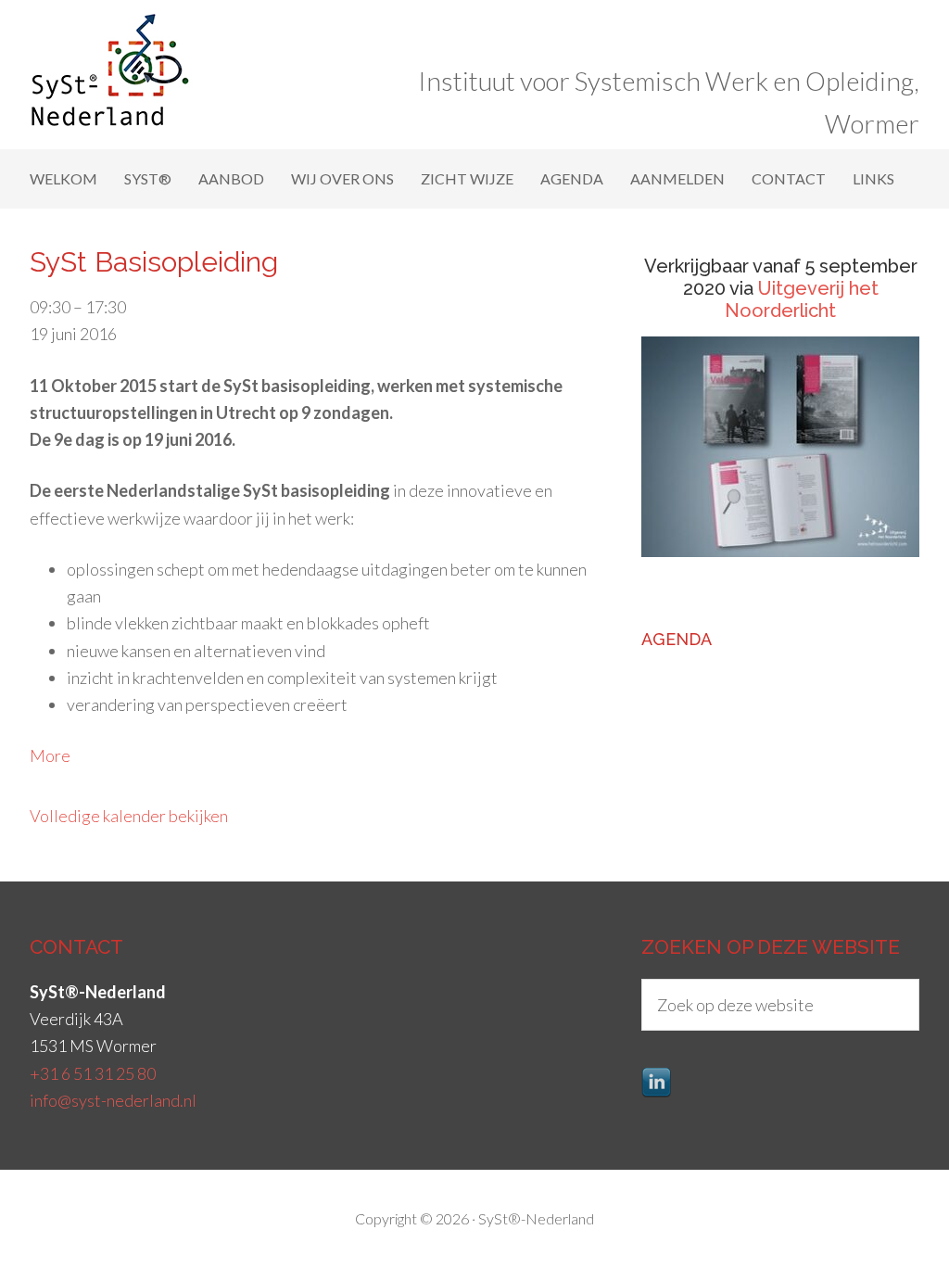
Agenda (676, 639)
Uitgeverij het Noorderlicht (802, 299)
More (50, 755)
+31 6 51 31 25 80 (93, 1073)
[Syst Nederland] (125, 117)
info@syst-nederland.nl (113, 1100)
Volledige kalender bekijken (129, 815)
